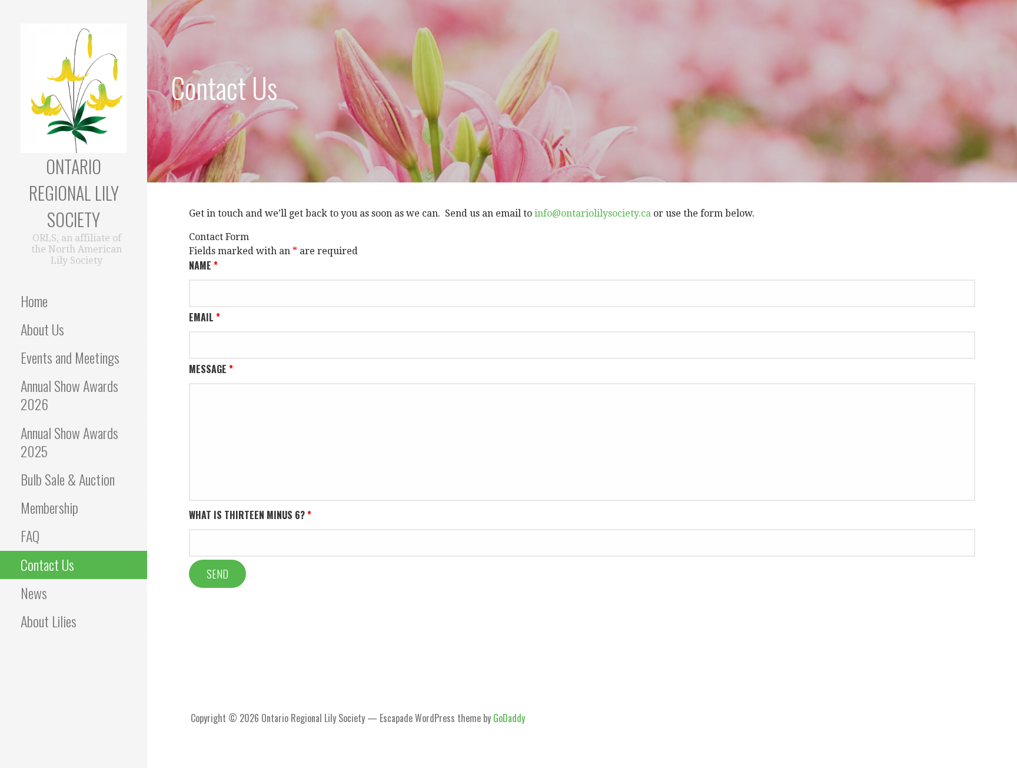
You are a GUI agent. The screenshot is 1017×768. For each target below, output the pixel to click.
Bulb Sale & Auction (68, 479)
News (34, 592)
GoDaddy (509, 718)
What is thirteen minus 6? (250, 515)
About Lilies (49, 620)
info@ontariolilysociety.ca (592, 213)
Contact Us (47, 564)
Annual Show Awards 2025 (69, 441)
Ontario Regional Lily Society (74, 192)
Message (211, 369)
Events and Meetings (70, 357)
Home (34, 300)
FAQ (30, 535)
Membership (49, 507)
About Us (42, 329)
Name (203, 265)
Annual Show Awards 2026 (69, 394)
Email (204, 317)
